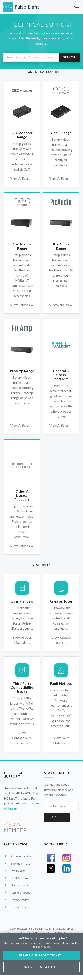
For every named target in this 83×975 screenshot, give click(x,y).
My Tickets (18, 871)
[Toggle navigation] (76, 6)
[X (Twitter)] (51, 868)
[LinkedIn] (66, 868)
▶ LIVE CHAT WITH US (42, 967)
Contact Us (18, 907)
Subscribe (57, 817)
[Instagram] (66, 858)
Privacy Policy (20, 900)
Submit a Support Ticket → (41, 955)
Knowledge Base (22, 856)
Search (69, 57)
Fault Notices (19, 878)
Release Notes (20, 892)
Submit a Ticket (21, 863)
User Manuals (20, 885)
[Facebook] (51, 858)
